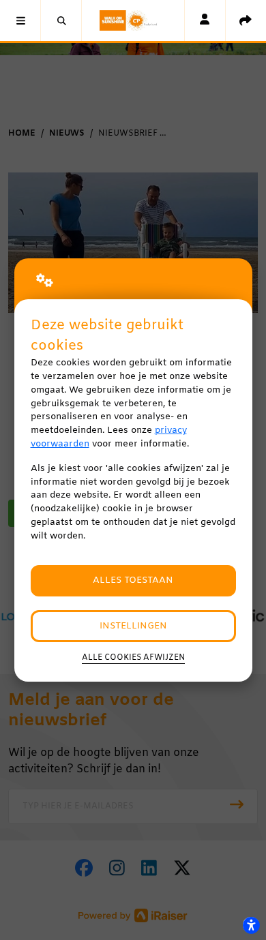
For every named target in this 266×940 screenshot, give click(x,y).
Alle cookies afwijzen (133, 657)
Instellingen (133, 626)
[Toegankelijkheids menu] (251, 925)
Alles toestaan (133, 580)
